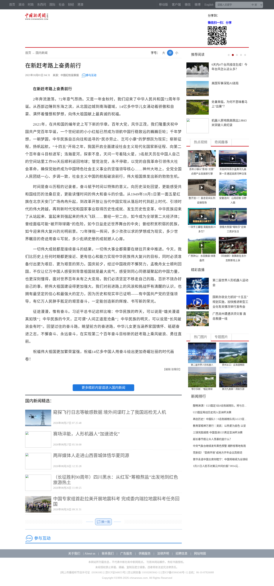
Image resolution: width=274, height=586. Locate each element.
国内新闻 (42, 52)
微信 (188, 4)
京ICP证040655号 (115, 572)
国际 (52, 4)
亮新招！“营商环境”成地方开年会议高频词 (217, 452)
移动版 (163, 4)
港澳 (80, 4)
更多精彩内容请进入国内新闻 (103, 388)
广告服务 (126, 553)
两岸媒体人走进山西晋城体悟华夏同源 (91, 455)
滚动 (21, 4)
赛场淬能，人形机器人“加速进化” (86, 433)
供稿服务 (145, 553)
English (208, 4)
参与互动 (91, 75)
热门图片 (200, 337)
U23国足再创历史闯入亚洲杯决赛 (212, 412)
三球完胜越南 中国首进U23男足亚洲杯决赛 (217, 432)
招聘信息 (182, 553)
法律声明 (163, 553)
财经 (71, 4)
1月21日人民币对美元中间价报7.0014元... (216, 466)
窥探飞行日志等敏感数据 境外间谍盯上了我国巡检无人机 (109, 412)
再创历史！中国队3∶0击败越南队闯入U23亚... (220, 419)
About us (89, 553)
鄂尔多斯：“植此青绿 (201, 389)
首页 (12, 4)
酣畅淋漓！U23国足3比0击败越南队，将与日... (220, 405)
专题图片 (221, 337)
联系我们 (108, 553)
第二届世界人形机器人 (202, 365)
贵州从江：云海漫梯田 (233, 365)
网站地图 (200, 553)
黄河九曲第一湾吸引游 (233, 389)
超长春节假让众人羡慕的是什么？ (212, 439)
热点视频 (200, 142)
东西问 (41, 4)
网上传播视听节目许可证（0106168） (82, 572)
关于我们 (74, 553)
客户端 (176, 4)
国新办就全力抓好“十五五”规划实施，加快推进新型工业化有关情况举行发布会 (230, 301)
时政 (31, 4)
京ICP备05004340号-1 (174, 572)
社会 (62, 4)
